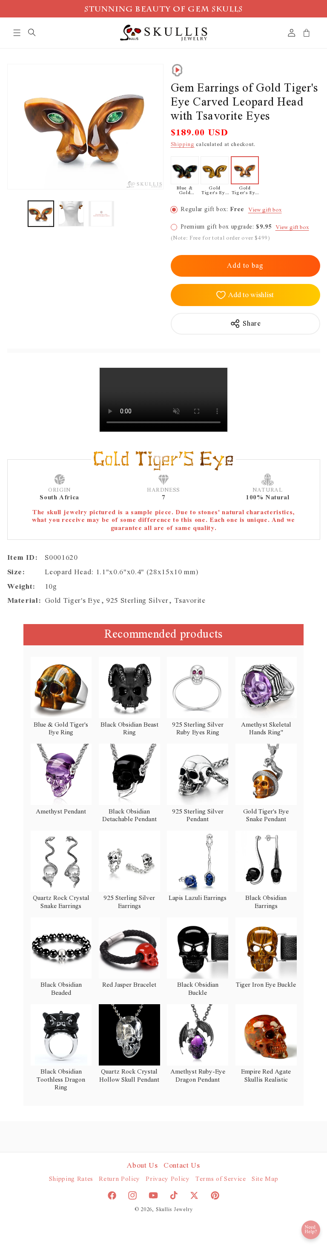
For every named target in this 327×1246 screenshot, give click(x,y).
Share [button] (252, 323)
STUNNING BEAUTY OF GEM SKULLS (163, 10)
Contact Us (182, 1165)
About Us (142, 1165)
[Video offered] (177, 70)
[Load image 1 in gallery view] (41, 213)
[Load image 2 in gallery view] (71, 213)
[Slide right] (154, 213)
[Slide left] (16, 213)
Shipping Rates (71, 1179)
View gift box (265, 210)
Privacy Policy (167, 1179)
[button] (16, 33)
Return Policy (119, 1179)
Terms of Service (220, 1179)
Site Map (265, 1179)
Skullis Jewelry (174, 1209)
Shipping (183, 144)
